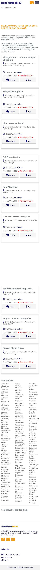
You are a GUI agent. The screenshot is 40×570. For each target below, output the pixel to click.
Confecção (19, 401)
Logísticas (32, 477)
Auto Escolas (4, 449)
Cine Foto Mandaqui (13, 123)
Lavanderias (33, 454)
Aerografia (5, 384)
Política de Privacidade (27, 567)
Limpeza (32, 460)
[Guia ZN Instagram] (13, 539)
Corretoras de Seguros (19, 417)
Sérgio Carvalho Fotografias (17, 318)
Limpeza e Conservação (34, 463)
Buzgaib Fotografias (13, 91)
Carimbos (4, 489)
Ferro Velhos (31, 388)
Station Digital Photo (13, 348)
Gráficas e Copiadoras (33, 408)
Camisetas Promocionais (6, 485)
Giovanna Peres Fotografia (17, 216)
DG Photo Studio (11, 157)
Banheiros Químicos (4, 470)
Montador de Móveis (32, 499)
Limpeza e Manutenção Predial (33, 468)
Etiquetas (18, 501)
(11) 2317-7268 (10, 299)
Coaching (18, 390)
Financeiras (33, 392)
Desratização (19, 455)
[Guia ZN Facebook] (3, 539)
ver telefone (18, 72)
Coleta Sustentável (19, 393)
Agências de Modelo (5, 404)
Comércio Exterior (18, 397)
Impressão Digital (33, 430)
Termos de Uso (16, 567)
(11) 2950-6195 (10, 134)
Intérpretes (33, 446)
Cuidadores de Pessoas (19, 432)
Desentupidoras (20, 450)
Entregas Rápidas (18, 480)
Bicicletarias (5, 473)
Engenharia (19, 473)
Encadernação (20, 468)
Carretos (4, 493)
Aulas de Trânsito (4, 445)
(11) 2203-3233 (10, 198)
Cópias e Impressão (19, 413)
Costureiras (19, 420)
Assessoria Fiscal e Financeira (5, 426)
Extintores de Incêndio (33, 384)
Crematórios (19, 425)
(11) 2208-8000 (10, 72)
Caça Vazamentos (5, 481)
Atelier (3, 442)
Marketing (32, 488)
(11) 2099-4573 (10, 329)
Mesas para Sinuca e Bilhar (33, 492)
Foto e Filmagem (32, 397)
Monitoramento (34, 496)
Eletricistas (19, 460)
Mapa (29, 80)
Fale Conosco (7, 557)
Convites (18, 409)
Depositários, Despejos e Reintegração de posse (20, 443)
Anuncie (5, 560)
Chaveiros (18, 388)
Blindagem (5, 476)
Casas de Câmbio (4, 497)
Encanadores (20, 470)
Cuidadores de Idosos (19, 428)
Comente (12, 80)
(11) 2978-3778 (10, 359)
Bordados (4, 478)
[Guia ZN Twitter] (8, 539)
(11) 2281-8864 (10, 168)
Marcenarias (33, 486)
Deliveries (18, 438)
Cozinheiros (19, 422)
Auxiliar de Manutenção (5, 461)
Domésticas (19, 457)
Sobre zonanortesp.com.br (11, 554)
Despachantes (20, 453)
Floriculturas (33, 394)
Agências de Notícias (5, 409)
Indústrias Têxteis (32, 438)
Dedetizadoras (20, 435)
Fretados (32, 401)
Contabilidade (20, 403)
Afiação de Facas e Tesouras (5, 387)
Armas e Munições (4, 413)
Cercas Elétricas (18, 384)
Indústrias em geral (32, 434)
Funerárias (33, 403)
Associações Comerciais (5, 439)
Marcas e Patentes (32, 482)
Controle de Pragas (19, 406)
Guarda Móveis (32, 413)
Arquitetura (5, 416)
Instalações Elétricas (33, 442)
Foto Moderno (10, 187)
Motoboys (32, 503)
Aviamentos (5, 465)
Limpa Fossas (31, 457)
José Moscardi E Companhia (18, 288)
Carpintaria (5, 491)
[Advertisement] (20, 15)
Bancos (4, 467)
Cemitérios (5, 500)
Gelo (31, 405)
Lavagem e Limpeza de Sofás (33, 449)
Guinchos (32, 416)
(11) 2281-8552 (10, 104)
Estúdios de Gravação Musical (19, 497)
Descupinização (20, 448)
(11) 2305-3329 (10, 227)
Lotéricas (32, 479)
